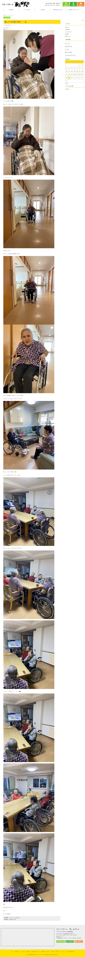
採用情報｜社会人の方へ (73, 9)
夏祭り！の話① (68, 52)
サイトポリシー (63, 951)
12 (71, 71)
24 (66, 77)
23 (82, 74)
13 (74, 71)
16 (82, 71)
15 (79, 71)
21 (77, 74)
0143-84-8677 (54, 3)
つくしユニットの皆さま (14, 917)
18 (69, 74)
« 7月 (66, 83)
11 (69, 71)
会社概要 (42, 9)
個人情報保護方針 (71, 951)
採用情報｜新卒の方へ (58, 9)
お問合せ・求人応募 (55, 951)
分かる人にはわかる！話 (70, 55)
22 (79, 74)
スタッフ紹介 (27, 9)
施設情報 (11, 9)
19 (71, 74)
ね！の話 (67, 49)
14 (77, 71)
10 (66, 71)
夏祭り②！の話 (68, 46)
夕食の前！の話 (12, 919)
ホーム (12, 951)
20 (74, 74)
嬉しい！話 (67, 43)
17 (66, 74)
